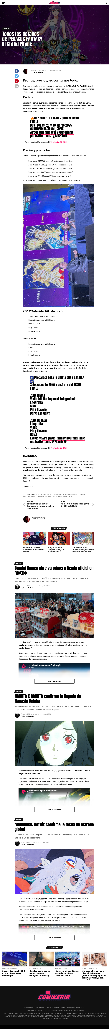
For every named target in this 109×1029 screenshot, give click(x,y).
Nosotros (28, 1008)
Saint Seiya (68, 496)
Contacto (39, 1008)
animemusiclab (56, 494)
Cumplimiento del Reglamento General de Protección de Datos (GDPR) (55, 1011)
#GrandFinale (65, 132)
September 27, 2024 (59, 142)
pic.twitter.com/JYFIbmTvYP (48, 441)
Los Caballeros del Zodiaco (74, 494)
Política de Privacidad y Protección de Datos (66, 1008)
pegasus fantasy (30, 496)
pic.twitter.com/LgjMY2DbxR (48, 135)
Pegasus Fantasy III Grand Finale (50, 496)
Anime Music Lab (43, 494)
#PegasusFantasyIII (43, 132)
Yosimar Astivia (37, 72)
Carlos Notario (28, 588)
